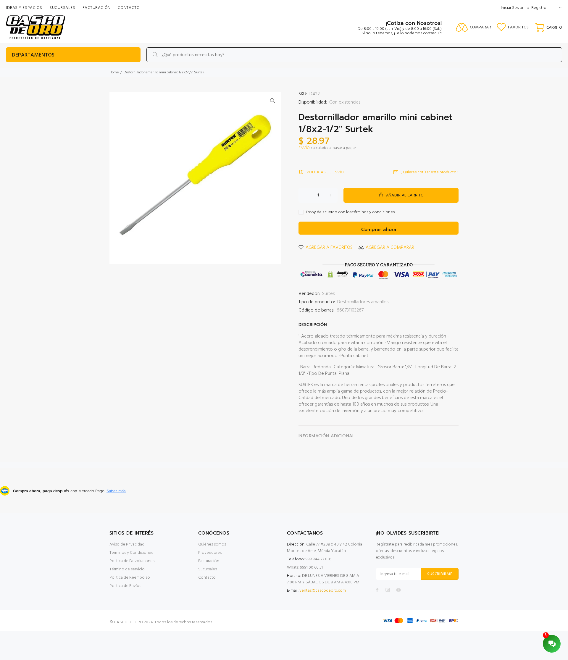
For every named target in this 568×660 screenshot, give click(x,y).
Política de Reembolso (129, 577)
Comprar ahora (378, 229)
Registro (538, 7)
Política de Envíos (125, 585)
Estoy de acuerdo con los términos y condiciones (350, 212)
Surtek (328, 294)
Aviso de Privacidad (126, 544)
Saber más (116, 491)
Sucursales (207, 569)
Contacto (207, 577)
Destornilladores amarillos (362, 302)
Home (114, 72)
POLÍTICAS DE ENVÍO (325, 172)
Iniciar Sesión (513, 7)
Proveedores (210, 552)
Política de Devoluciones (131, 561)
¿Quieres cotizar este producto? (430, 172)
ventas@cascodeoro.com (322, 590)
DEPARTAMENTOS (33, 55)
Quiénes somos (212, 544)
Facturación (208, 561)
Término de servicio (127, 569)
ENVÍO (304, 148)
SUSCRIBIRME (439, 574)
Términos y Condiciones (131, 552)
